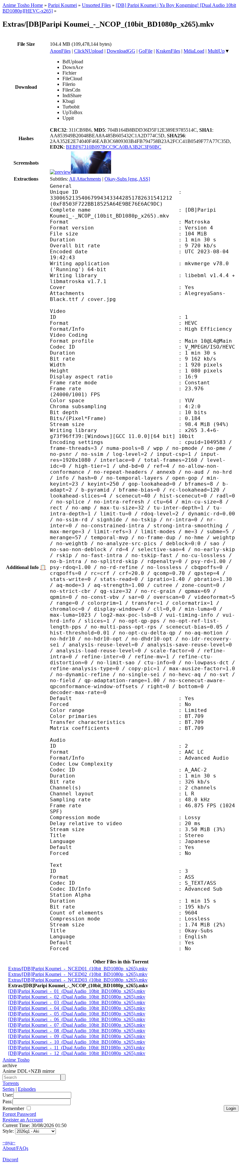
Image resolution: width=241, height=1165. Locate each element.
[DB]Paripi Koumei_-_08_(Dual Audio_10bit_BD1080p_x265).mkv (76, 1030)
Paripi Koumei (62, 5)
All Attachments (85, 179)
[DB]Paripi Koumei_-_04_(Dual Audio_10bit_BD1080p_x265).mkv (76, 1008)
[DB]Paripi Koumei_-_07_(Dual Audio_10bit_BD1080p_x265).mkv (76, 1025)
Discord (10, 1159)
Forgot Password (19, 1114)
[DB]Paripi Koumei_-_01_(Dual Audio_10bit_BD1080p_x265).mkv (76, 991)
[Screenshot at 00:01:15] (91, 172)
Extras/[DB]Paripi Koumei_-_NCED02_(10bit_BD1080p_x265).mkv (77, 974)
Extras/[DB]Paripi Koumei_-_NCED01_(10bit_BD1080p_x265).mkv (77, 968)
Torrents (11, 1083)
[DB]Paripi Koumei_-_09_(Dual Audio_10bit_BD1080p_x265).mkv (76, 1036)
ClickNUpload (88, 51)
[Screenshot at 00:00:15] (60, 172)
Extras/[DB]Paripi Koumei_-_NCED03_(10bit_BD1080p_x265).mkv (77, 980)
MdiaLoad (194, 51)
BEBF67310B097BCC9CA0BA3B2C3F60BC (113, 147)
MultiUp (216, 51)
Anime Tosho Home (23, 5)
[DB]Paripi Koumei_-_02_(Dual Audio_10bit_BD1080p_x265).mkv (76, 996)
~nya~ (9, 1142)
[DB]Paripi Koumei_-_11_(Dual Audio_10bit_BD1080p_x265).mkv (76, 1047)
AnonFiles (60, 51)
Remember (14, 1108)
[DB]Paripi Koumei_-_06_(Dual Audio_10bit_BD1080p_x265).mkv (76, 1019)
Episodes (27, 1089)
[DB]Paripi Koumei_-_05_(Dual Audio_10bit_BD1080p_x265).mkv (76, 1013)
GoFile (146, 51)
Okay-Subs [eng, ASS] (127, 179)
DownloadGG (121, 51)
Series (8, 1089)
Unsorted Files (96, 5)
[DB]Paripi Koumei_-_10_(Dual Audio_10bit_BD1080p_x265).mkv (76, 1042)
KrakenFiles (168, 51)
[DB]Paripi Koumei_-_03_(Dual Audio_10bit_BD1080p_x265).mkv (76, 1002)
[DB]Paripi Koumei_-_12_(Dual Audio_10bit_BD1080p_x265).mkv (76, 1053)
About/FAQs (15, 1148)
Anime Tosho (16, 1059)
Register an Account (23, 1119)
